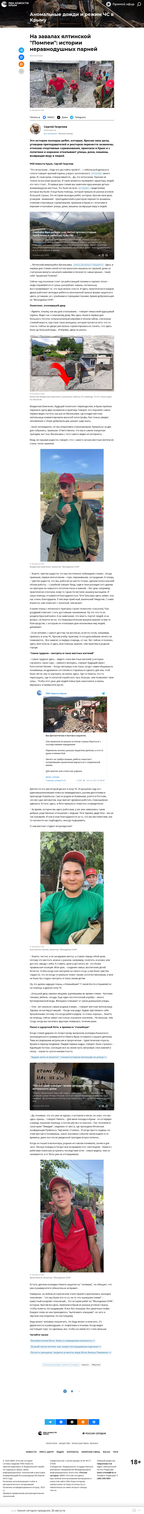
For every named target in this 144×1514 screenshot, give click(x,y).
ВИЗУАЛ (94, 1443)
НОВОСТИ (31, 1452)
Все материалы (50, 134)
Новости (85, 1365)
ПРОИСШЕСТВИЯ (80, 1443)
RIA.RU (106, 1452)
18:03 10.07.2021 (36, 56)
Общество (96, 1365)
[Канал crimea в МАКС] (94, 1422)
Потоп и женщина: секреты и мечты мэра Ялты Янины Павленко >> (71, 1353)
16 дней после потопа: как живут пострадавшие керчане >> (66, 1347)
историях (83, 188)
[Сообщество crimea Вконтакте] (61, 1422)
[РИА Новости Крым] (15, 4)
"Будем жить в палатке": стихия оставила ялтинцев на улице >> (69, 1057)
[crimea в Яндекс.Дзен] (72, 1422)
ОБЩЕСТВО (64, 1443)
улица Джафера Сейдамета (88, 264)
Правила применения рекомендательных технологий (23, 1495)
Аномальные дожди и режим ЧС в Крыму (61, 1365)
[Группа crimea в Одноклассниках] (83, 1422)
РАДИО (60, 1452)
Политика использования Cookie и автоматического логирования (20, 1483)
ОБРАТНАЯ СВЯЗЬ (90, 1452)
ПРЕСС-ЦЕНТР (46, 1452)
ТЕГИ (115, 1452)
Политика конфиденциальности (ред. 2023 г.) (24, 1489)
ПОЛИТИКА (51, 1443)
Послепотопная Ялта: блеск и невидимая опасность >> (63, 1341)
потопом (96, 173)
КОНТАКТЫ (73, 1452)
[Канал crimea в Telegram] (50, 1422)
